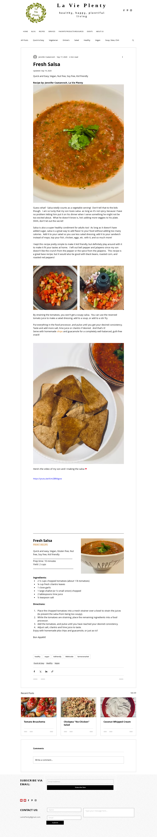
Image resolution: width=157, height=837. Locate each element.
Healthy (87, 40)
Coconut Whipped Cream (117, 721)
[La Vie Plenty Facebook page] (124, 10)
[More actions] (122, 56)
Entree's (66, 40)
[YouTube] (21, 783)
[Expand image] (55, 288)
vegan (47, 657)
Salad (76, 40)
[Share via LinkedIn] (46, 671)
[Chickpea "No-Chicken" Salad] (78, 707)
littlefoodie (69, 657)
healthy (37, 657)
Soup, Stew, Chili (112, 40)
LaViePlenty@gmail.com (30, 799)
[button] (133, 40)
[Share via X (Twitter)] (40, 671)
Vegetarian (53, 40)
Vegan (97, 40)
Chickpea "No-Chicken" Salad (76, 723)
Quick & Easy (38, 40)
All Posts (24, 40)
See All (133, 693)
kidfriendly (57, 657)
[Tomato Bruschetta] (38, 707)
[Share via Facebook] (34, 671)
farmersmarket (83, 657)
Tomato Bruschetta (34, 721)
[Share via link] (52, 671)
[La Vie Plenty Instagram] (35, 783)
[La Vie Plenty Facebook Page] (28, 783)
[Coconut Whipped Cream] (118, 707)
